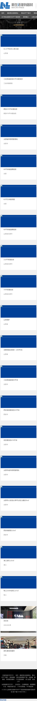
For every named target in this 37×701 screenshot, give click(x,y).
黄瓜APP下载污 (26, 13)
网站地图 (3, 700)
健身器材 (12, 677)
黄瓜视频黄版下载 (21, 677)
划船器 (31, 677)
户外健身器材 (20, 679)
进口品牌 (28, 679)
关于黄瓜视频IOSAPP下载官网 (10, 17)
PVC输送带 (30, 686)
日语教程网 (25, 684)
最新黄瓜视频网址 (12, 13)
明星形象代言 (11, 686)
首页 (2, 13)
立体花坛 (17, 684)
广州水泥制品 (21, 686)
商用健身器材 (10, 679)
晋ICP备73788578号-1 (19, 692)
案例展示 (26, 17)
